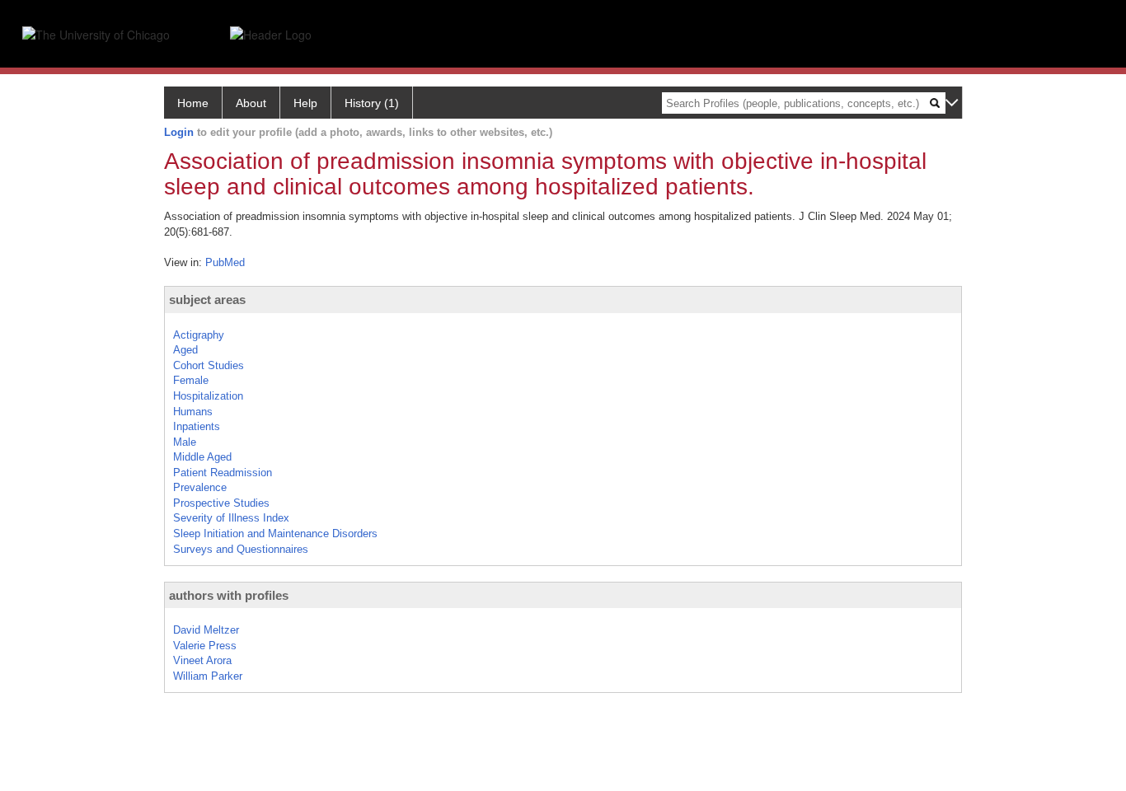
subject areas (207, 300)
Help (305, 103)
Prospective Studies (221, 503)
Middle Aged (202, 457)
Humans (193, 411)
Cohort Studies (208, 365)
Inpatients (196, 426)
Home (193, 103)
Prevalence (200, 487)
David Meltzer (206, 630)
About (251, 103)
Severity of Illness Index (231, 518)
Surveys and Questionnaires (240, 549)
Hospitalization (208, 396)
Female (191, 380)
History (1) (372, 103)
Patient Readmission (222, 472)
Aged (185, 350)
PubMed (225, 262)
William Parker (207, 676)
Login (179, 132)
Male (184, 442)
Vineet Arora (202, 660)
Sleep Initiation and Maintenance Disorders (275, 533)
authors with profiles (229, 595)
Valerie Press (205, 645)
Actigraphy (198, 335)
